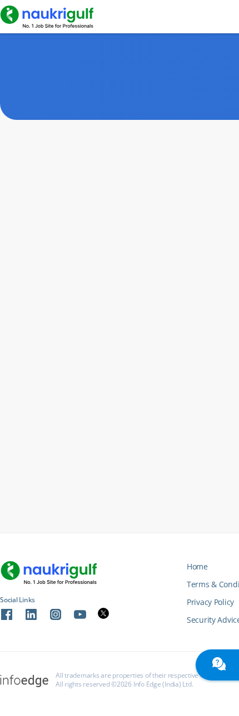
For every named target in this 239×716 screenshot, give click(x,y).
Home (197, 566)
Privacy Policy (210, 602)
